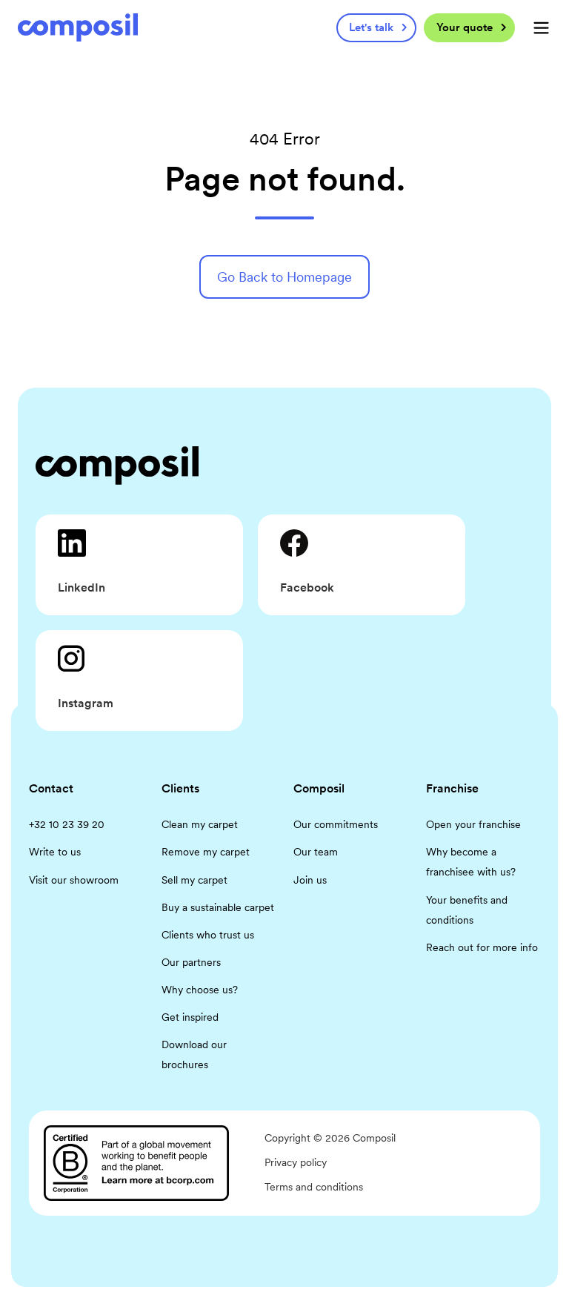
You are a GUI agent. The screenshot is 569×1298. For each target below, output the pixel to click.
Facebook (307, 587)
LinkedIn (81, 587)
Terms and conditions (313, 1187)
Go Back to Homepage (284, 277)
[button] (541, 28)
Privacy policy (295, 1162)
